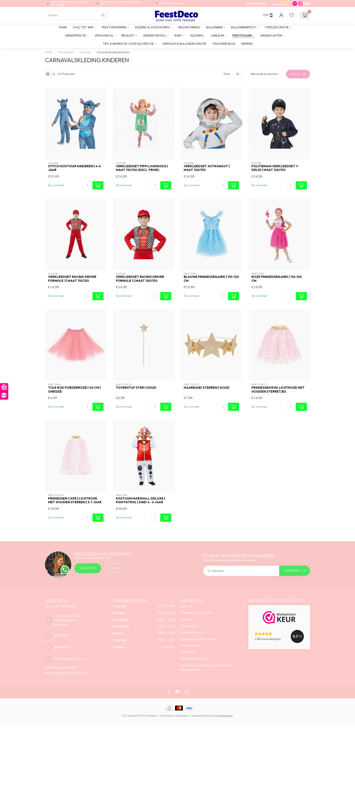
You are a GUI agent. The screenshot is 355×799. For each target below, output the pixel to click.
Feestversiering (114, 27)
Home (63, 27)
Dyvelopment (225, 715)
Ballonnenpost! (243, 27)
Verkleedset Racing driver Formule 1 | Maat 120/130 (140, 278)
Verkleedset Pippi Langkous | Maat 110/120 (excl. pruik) (142, 168)
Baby (178, 36)
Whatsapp (88, 568)
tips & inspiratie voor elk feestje (128, 44)
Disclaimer (187, 619)
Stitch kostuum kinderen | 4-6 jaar (74, 168)
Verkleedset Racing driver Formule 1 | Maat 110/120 (72, 278)
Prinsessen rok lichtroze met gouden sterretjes (278, 389)
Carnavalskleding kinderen (113, 52)
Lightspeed (181, 715)
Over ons (186, 606)
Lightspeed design (201, 715)
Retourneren (189, 652)
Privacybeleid (189, 626)
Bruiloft (128, 36)
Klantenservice (256, 3)
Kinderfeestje (75, 36)
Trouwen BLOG (223, 44)
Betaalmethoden (191, 632)
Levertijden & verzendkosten (199, 639)
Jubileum (217, 36)
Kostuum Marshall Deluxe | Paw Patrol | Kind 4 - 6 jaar (140, 500)
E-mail (115, 568)
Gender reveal (154, 36)
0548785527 (62, 635)
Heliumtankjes (189, 27)
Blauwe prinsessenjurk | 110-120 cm (211, 278)
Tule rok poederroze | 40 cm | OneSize (74, 389)
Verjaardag (104, 36)
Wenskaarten (271, 36)
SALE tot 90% (83, 27)
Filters (295, 74)
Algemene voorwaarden (196, 613)
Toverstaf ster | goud (136, 388)
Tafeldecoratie (277, 27)
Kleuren (196, 36)
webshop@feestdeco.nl (69, 659)
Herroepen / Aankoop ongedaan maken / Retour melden (207, 667)
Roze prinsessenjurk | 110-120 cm (276, 278)
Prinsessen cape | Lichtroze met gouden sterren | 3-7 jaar (74, 500)
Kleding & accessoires (152, 27)
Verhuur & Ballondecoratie (184, 44)
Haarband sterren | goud (206, 388)
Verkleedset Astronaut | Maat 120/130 (207, 168)
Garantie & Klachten (194, 659)
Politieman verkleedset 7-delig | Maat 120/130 (275, 168)
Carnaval (85, 52)
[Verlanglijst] (291, 15)
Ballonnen (214, 27)
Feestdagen (242, 36)
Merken (246, 44)
